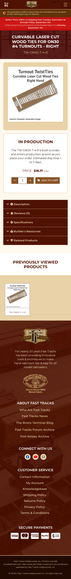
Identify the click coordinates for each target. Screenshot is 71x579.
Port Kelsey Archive (34, 436)
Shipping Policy (34, 495)
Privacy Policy (34, 507)
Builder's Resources (26, 231)
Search (55, 1)
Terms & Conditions (34, 513)
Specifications (23, 222)
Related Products (25, 240)
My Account (35, 483)
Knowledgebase (35, 489)
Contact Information (35, 477)
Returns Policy (35, 501)
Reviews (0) (21, 213)
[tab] (35, 204)
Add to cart (49, 180)
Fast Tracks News (35, 416)
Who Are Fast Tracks (34, 410)
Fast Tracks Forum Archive (34, 430)
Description (21, 204)
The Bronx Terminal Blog (34, 423)
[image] (36, 94)
